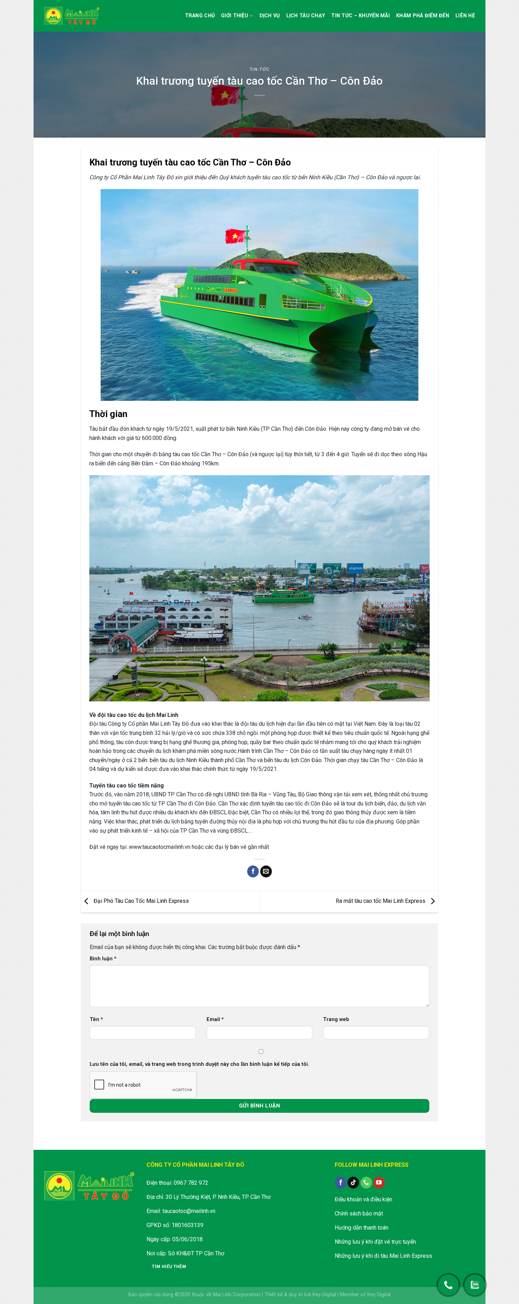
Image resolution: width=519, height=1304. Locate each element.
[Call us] (366, 1183)
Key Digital (324, 1295)
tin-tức (260, 69)
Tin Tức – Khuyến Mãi (360, 16)
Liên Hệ (465, 16)
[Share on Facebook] (253, 871)
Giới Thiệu (234, 16)
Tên (96, 1019)
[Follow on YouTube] (379, 1183)
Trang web (336, 1019)
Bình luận (103, 959)
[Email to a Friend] (266, 871)
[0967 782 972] (448, 1281)
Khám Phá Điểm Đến (422, 16)
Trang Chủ (200, 16)
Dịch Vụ (270, 16)
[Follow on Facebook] (340, 1183)
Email (215, 1019)
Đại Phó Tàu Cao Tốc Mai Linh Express (140, 901)
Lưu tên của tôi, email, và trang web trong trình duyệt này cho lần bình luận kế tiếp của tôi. (199, 1064)
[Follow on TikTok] (353, 1183)
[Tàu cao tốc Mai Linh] (72, 16)
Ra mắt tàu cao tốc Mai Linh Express (381, 901)
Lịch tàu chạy (305, 16)
